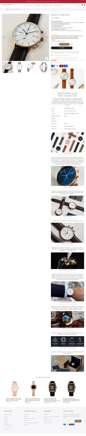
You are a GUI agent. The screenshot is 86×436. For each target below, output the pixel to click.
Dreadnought (7, 414)
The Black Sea (7, 424)
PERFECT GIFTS (47, 5)
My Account (27, 414)
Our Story (46, 414)
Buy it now (61, 47)
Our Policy (26, 424)
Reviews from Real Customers (31, 422)
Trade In (26, 420)
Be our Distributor (48, 422)
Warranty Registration (29, 418)
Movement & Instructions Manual (52, 416)
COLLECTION (29, 5)
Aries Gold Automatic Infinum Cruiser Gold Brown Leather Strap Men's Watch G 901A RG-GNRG (71, 400)
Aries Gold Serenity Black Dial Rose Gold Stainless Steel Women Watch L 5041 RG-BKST (33, 400)
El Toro (6, 416)
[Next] (47, 37)
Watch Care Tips (48, 418)
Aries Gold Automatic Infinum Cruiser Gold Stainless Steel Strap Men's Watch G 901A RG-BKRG (52, 400)
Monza (5, 420)
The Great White (8, 426)
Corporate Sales (48, 420)
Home (7, 9)
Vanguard (6, 429)
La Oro (6, 418)
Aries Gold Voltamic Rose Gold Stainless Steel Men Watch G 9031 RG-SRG (13, 399)
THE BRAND (57, 5)
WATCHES (37, 5)
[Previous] (4, 37)
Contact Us (26, 416)
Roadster (6, 422)
